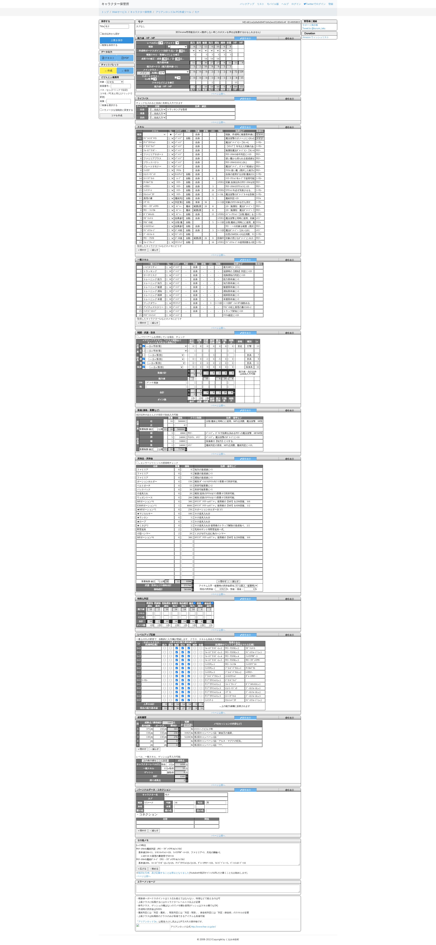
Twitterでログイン (316, 4)
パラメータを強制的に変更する (117, 110)
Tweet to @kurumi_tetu (313, 28)
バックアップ (247, 4)
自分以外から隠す (111, 33)
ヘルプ (285, 4)
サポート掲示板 (310, 25)
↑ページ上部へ (218, 93)
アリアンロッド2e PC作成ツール (173, 12)
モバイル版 (273, 4)
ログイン (296, 4)
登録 (330, 4)
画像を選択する (110, 105)
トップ (105, 12)
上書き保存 (117, 40)
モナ (197, 12)
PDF (126, 58)
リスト (260, 4)
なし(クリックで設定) (117, 90)
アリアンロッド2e (147, 921)
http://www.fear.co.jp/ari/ (203, 926)
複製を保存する (110, 45)
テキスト (109, 58)
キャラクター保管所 (115, 4)
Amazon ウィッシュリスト (315, 37)
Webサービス (119, 12)
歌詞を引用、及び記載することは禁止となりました (163, 872)
